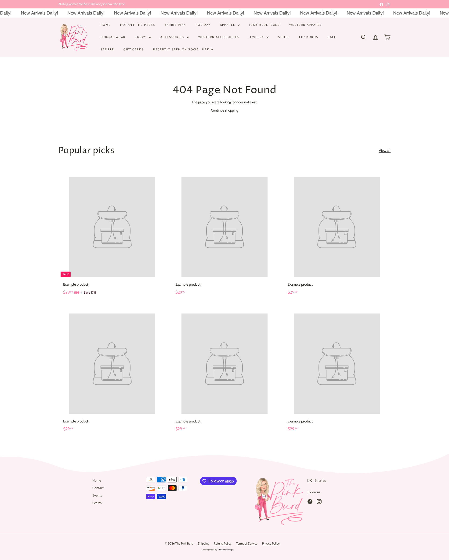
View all (385, 151)
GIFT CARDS (133, 49)
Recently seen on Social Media (183, 49)
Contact (98, 488)
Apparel (228, 24)
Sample (107, 49)
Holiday (203, 24)
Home (106, 24)
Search (97, 503)
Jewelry (257, 37)
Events (97, 495)
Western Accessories (219, 37)
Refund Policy (223, 543)
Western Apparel (305, 24)
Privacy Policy (271, 543)
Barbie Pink (175, 24)
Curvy (141, 37)
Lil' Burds (308, 37)
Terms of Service (246, 543)
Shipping (203, 543)
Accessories (172, 37)
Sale (332, 37)
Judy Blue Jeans (264, 24)
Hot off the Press (137, 24)
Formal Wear (113, 37)
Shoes (284, 37)
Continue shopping (224, 110)
